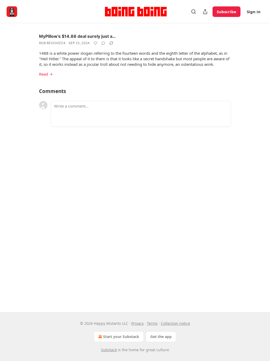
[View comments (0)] (103, 43)
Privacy (137, 323)
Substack (109, 349)
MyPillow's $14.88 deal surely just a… (77, 36)
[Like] (95, 43)
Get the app (161, 336)
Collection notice (175, 323)
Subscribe (226, 11)
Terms (152, 323)
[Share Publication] (205, 11)
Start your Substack (121, 336)
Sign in (254, 11)
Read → (46, 74)
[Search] (193, 11)
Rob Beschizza (52, 43)
